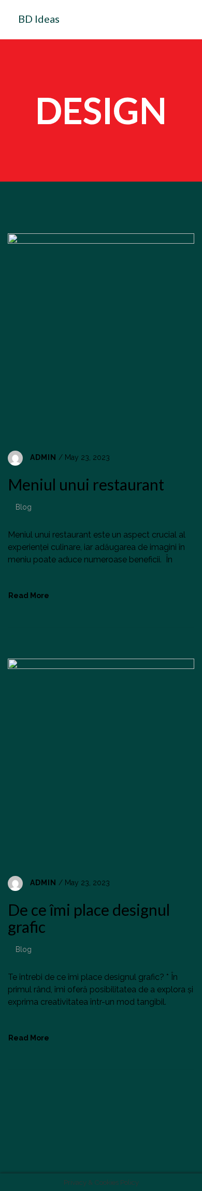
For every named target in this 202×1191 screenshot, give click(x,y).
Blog (24, 507)
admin (43, 457)
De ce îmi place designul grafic (89, 918)
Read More (28, 595)
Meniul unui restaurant (86, 484)
